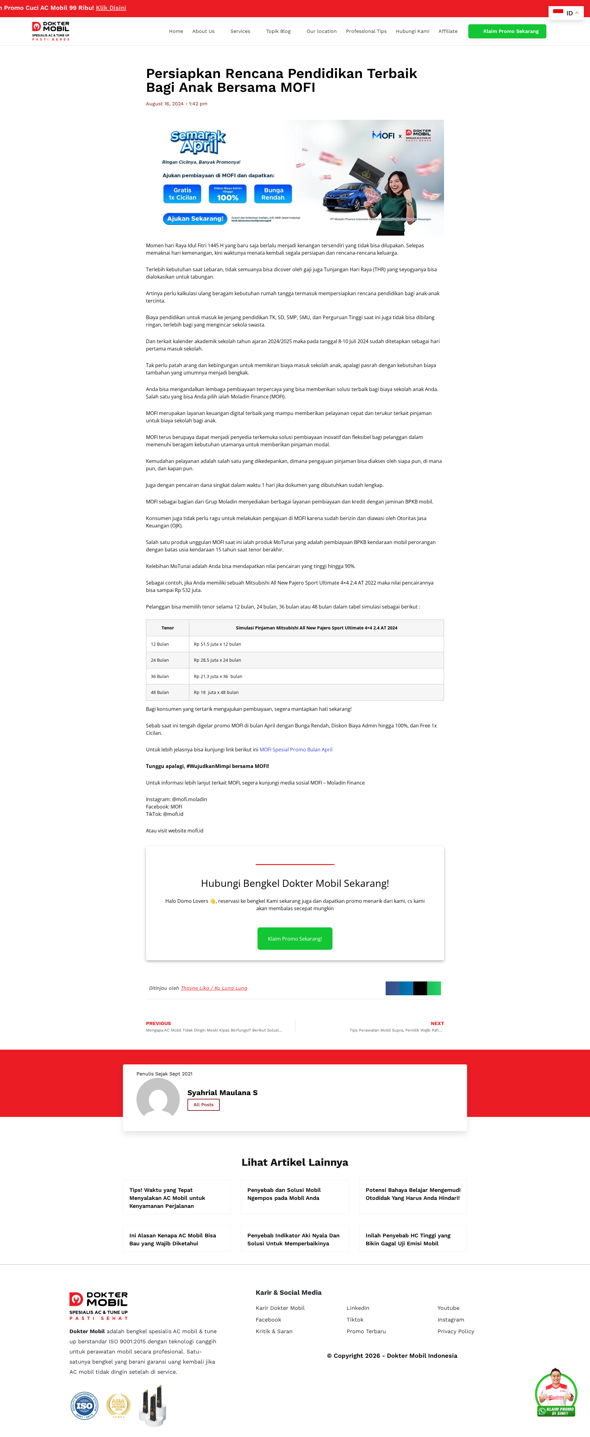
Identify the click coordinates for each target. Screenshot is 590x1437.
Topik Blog (278, 31)
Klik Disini (78, 7)
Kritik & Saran (274, 1331)
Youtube (448, 1308)
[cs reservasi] (556, 1394)
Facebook (268, 1319)
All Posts (204, 1104)
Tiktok (355, 1319)
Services (240, 31)
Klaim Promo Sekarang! (295, 938)
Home (176, 31)
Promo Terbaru (366, 1331)
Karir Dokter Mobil (280, 1308)
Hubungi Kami (412, 31)
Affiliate (448, 31)
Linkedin (358, 1308)
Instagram (451, 1319)
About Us (203, 31)
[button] (392, 988)
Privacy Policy (456, 1331)
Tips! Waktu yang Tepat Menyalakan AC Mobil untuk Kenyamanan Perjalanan (167, 1198)
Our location (322, 31)
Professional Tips (366, 31)
